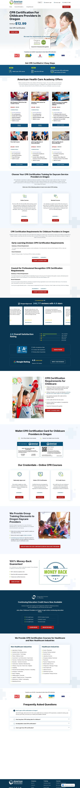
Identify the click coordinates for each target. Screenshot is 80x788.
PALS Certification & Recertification (57, 142)
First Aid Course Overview (60, 787)
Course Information (18, 6)
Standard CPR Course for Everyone (38, 103)
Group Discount (29, 6)
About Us (32, 783)
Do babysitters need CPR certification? (26, 723)
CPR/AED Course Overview (61, 783)
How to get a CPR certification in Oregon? (27, 710)
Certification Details (47, 783)
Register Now (66, 6)
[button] (40, 2)
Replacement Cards (47, 785)
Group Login (57, 2)
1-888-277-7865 (67, 2)
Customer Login (48, 2)
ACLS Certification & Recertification (37, 142)
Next (71, 316)
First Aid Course (15, 142)
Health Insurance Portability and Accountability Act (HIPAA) (59, 103)
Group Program (46, 787)
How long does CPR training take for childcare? (28, 719)
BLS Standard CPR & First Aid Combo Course (18, 103)
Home (10, 6)
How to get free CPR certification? (25, 727)
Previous (8, 316)
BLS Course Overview (60, 785)
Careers (32, 787)
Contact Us (33, 785)
